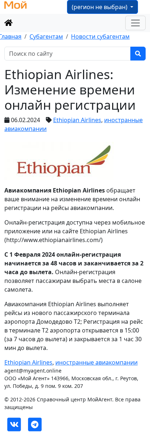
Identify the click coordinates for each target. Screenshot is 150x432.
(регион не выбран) (100, 7)
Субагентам (46, 36)
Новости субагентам (100, 36)
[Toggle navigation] (135, 23)
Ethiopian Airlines (77, 120)
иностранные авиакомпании (96, 362)
